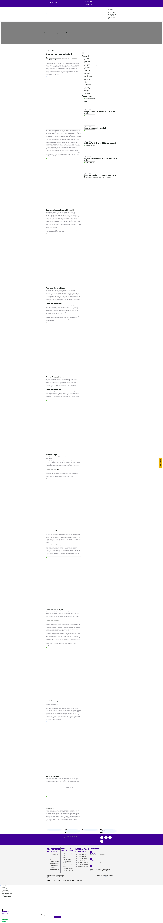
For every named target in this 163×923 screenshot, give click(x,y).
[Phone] (2, 921)
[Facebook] (98, 3)
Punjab (85, 85)
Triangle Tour (87, 90)
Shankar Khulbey (50, 50)
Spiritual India (87, 88)
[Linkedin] (101, 841)
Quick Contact (160, 463)
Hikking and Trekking (89, 75)
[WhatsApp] (2, 919)
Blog (85, 62)
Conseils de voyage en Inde (90, 65)
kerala (85, 81)
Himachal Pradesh (88, 76)
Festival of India (87, 73)
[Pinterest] (113, 3)
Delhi (85, 69)
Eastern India (87, 70)
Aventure (86, 58)
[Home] (48, 14)
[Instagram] (108, 3)
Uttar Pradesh (87, 91)
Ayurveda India (87, 59)
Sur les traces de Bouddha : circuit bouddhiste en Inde (100, 159)
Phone (4, 921)
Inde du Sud (87, 79)
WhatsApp (5, 919)
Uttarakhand (87, 93)
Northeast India (87, 84)
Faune (85, 72)
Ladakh (48, 52)
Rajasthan (86, 87)
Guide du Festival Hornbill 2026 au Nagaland (100, 143)
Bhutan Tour (87, 61)
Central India (87, 64)
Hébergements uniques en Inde (95, 128)
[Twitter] (103, 3)
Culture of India (87, 67)
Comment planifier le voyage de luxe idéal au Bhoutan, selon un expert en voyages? (100, 176)
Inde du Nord (87, 78)
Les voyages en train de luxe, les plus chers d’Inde (99, 112)
